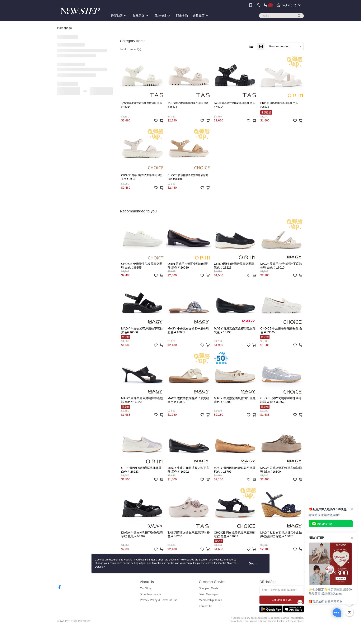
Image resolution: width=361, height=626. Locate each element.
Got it (253, 563)
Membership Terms (210, 600)
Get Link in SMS (282, 599)
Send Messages (209, 594)
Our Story (146, 588)
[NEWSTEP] (80, 11)
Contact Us (205, 606)
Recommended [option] (279, 46)
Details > (100, 566)
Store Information (150, 594)
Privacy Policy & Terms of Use (158, 600)
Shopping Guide (208, 588)
